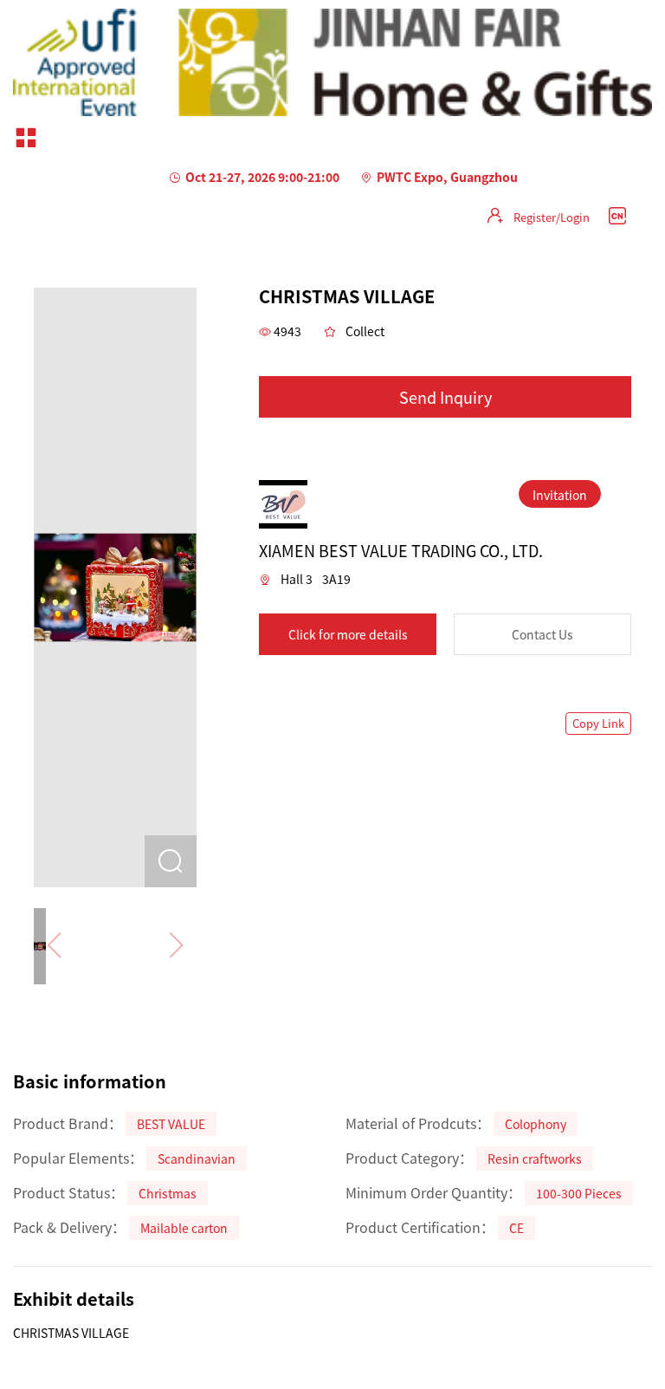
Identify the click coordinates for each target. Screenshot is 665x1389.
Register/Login (551, 217)
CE (516, 1227)
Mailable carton (184, 1227)
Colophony (535, 1124)
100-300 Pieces (579, 1193)
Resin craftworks (534, 1158)
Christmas (168, 1193)
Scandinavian (197, 1158)
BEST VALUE (171, 1124)
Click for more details (348, 634)
